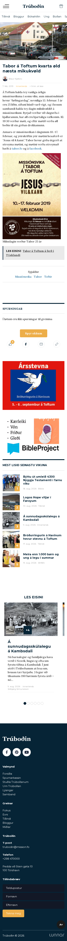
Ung (46, 16)
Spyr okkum (33, 333)
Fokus (6, 810)
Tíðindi (6, 16)
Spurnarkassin (12, 777)
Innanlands (21, 86)
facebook (35, 148)
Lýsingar (8, 790)
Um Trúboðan (12, 786)
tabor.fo (17, 148)
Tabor (38, 276)
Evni (5, 814)
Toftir (48, 276)
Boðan (57, 16)
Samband (9, 794)
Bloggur (18, 16)
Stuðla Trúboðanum (16, 782)
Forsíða (7, 773)
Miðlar (6, 827)
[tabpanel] (31, 650)
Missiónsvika (23, 276)
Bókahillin (33, 16)
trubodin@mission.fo (16, 847)
